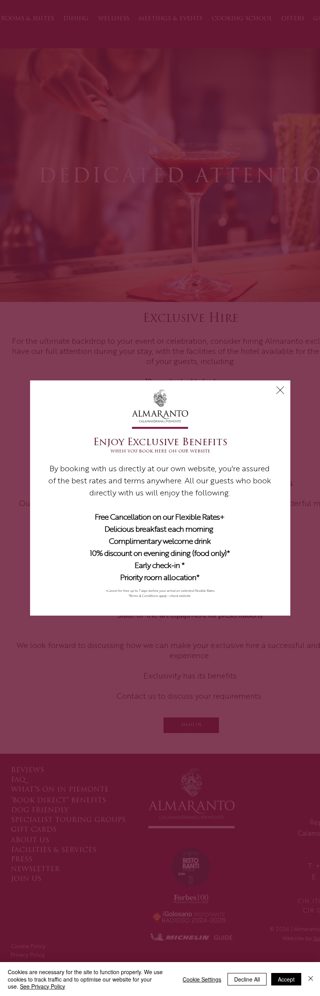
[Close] (310, 979)
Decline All (247, 979)
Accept (286, 979)
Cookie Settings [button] (202, 979)
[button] (280, 390)
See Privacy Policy (42, 986)
